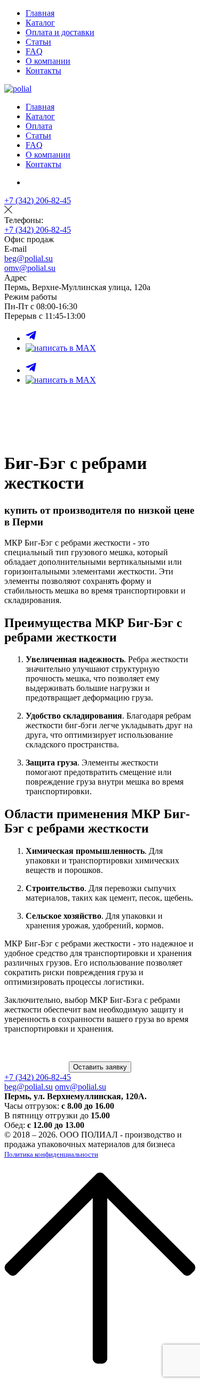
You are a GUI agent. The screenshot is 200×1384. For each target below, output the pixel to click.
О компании (48, 60)
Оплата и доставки (60, 32)
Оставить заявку (100, 1067)
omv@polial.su (29, 268)
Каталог (40, 22)
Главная (40, 13)
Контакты (43, 70)
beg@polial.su (28, 258)
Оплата (39, 125)
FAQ (34, 51)
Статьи (38, 41)
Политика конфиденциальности (51, 1154)
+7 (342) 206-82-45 (37, 200)
